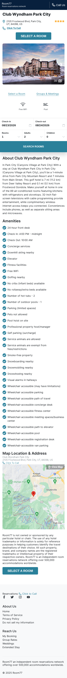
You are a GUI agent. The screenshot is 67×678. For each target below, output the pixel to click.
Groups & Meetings (47, 93)
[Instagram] (20, 598)
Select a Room (33, 36)
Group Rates (9, 639)
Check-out (40, 121)
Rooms (5, 133)
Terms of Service (12, 615)
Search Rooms (33, 146)
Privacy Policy (10, 618)
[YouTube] (28, 598)
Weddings (8, 643)
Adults (27, 133)
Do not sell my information (18, 622)
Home (6, 611)
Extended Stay (11, 647)
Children (51, 133)
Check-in (6, 121)
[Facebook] (4, 598)
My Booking (9, 636)
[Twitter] (12, 598)
